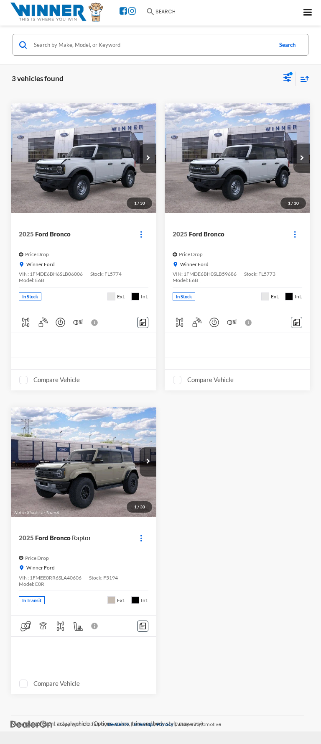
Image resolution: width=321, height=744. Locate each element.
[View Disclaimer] (95, 322)
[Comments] (142, 322)
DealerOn (119, 724)
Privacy (165, 724)
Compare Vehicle (56, 379)
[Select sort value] (302, 79)
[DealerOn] (31, 724)
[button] (148, 158)
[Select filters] (287, 78)
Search (287, 44)
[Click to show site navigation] (308, 13)
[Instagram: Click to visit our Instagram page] (132, 12)
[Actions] (141, 234)
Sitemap (143, 724)
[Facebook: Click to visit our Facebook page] (123, 12)
